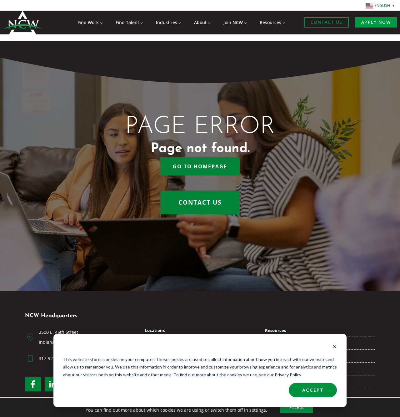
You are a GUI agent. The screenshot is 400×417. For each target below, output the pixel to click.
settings (257, 410)
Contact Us (326, 22)
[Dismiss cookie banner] (334, 347)
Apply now (376, 22)
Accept (313, 390)
